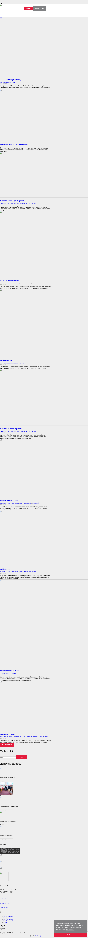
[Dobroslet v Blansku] (44, 730)
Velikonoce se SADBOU (9, 671)
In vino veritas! (6, 360)
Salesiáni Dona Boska (9, 921)
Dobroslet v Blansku (8, 734)
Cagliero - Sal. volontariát (9, 203)
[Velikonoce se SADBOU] (44, 667)
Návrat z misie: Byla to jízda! (12, 201)
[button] (1, 18)
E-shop (5, 922)
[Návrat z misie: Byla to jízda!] (44, 197)
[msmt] (4, 860)
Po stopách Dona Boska (9, 280)
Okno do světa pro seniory (10, 79)
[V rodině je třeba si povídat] (44, 425)
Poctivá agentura (39, 936)
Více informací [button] (70, 930)
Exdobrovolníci (5, 82)
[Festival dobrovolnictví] (44, 496)
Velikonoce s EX (6, 569)
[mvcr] (10, 866)
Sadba (14, 82)
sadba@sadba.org (5, 903)
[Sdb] (4, 880)
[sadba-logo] (12, 8)
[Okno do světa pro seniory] (44, 75)
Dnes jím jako (7, 918)
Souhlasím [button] (70, 935)
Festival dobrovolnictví (9, 500)
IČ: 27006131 (4, 907)
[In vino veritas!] (44, 356)
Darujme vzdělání (8, 919)
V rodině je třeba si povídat (11, 429)
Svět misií (35, 503)
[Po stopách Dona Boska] (44, 276)
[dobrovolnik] (10, 870)
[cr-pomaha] (10, 853)
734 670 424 (3, 898)
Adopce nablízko (6, 144)
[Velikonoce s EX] (44, 565)
